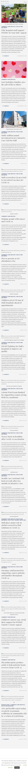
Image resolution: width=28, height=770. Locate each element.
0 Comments (6, 55)
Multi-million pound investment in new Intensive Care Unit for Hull (13, 138)
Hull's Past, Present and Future (17, 520)
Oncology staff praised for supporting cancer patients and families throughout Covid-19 (13, 574)
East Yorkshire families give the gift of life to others (13, 83)
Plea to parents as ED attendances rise (10, 259)
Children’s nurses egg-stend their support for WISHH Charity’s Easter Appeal (13, 622)
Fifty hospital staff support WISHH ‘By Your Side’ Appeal (13, 31)
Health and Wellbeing (7, 706)
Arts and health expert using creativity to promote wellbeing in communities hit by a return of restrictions (14, 712)
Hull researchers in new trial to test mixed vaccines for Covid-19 (13, 180)
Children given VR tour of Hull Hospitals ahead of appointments (12, 302)
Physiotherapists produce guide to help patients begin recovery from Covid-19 (13, 665)
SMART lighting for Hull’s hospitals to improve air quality (12, 348)
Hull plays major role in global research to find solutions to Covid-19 (11, 525)
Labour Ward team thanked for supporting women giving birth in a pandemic (14, 395)
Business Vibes (5, 704)
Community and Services (8, 26)
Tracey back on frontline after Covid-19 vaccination (12, 437)
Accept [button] (17, 767)
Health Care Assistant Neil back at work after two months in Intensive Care (12, 481)
